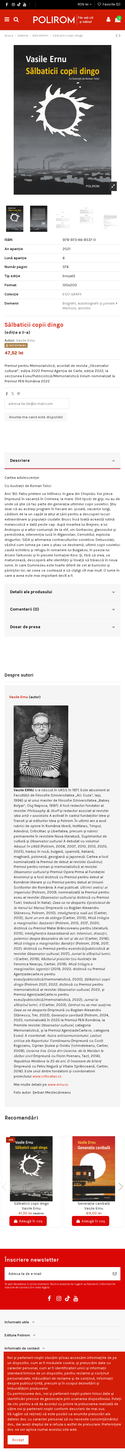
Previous (6, 1187)
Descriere (20, 460)
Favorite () (111, 4)
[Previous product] (117, 35)
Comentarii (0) (24, 609)
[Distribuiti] (7, 394)
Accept (18, 1440)
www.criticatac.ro (46, 1076)
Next (119, 1187)
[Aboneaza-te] (114, 1273)
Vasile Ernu (25, 340)
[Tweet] (12, 394)
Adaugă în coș (30, 1221)
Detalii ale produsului (31, 591)
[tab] (62, 461)
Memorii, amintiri (76, 308)
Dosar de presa (25, 626)
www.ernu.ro (58, 1084)
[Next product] (119, 35)
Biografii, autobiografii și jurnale (88, 303)
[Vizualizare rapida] (35, 1199)
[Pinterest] (18, 394)
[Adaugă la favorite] (27, 1199)
